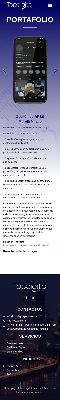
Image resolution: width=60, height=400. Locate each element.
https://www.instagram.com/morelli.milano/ (26, 245)
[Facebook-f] (26, 298)
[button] (4, 70)
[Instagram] (34, 298)
